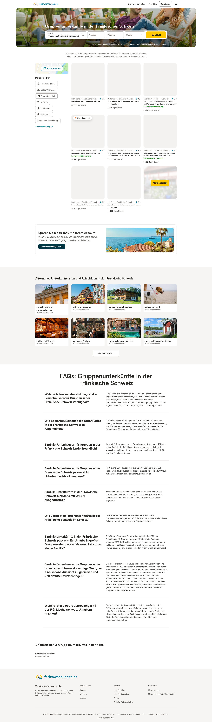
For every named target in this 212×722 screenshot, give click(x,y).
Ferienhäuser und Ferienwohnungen (106, 44)
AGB (130, 714)
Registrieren (165, 4)
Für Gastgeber (154, 690)
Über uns (83, 694)
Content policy (153, 714)
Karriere (83, 690)
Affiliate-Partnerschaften (123, 702)
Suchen (156, 35)
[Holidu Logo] (45, 4)
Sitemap (164, 714)
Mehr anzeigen (105, 353)
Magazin (83, 698)
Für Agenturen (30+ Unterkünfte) (161, 694)
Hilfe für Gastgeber (121, 694)
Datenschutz (140, 714)
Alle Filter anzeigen (44, 126)
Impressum (122, 714)
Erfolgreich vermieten (136, 4)
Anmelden (153, 4)
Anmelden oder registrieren (51, 246)
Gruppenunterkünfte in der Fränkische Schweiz (147, 44)
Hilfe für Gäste (119, 690)
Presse (116, 698)
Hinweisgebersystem (106, 718)
